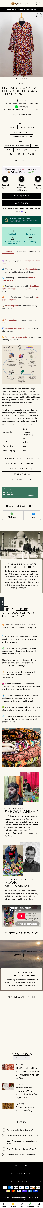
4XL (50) (31, 154)
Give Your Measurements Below (17, 145)
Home (21, 83)
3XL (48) (21, 154)
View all (21, 1058)
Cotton (22, 127)
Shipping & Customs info (21, 464)
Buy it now (21, 203)
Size (21, 141)
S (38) (9, 150)
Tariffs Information (21, 469)
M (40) (17, 150)
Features (8, 251)
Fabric (22, 123)
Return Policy (21, 474)
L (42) (25, 150)
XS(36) (35, 145)
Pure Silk (31, 127)
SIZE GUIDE (21, 161)
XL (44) (33, 150)
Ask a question (21, 479)
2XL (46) (12, 154)
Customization (34, 251)
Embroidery (21, 132)
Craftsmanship (21, 251)
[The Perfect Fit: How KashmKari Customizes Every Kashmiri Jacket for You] (8, 1067)
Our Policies (21, 1166)
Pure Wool (12, 127)
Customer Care (20, 1173)
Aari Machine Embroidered (21, 136)
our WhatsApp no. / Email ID (21, 458)
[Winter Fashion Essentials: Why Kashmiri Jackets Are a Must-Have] (8, 1086)
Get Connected (21, 1181)
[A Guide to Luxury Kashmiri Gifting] (8, 1106)
